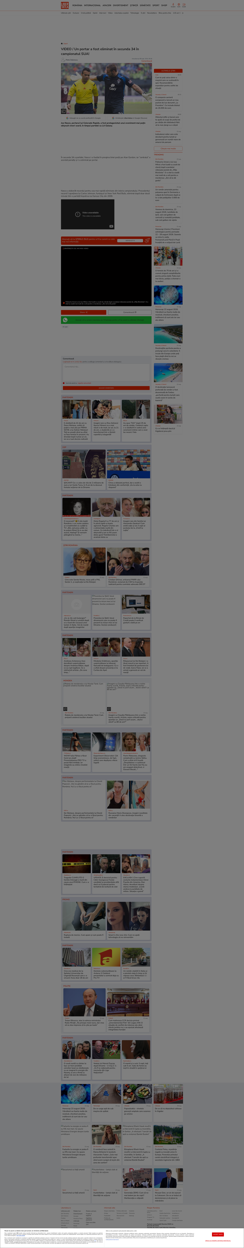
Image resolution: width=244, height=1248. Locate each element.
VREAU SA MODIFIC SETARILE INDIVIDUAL (218, 1241)
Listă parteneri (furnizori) (112, 1239)
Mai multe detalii (20, 1235)
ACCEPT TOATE (218, 1234)
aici (95, 1240)
